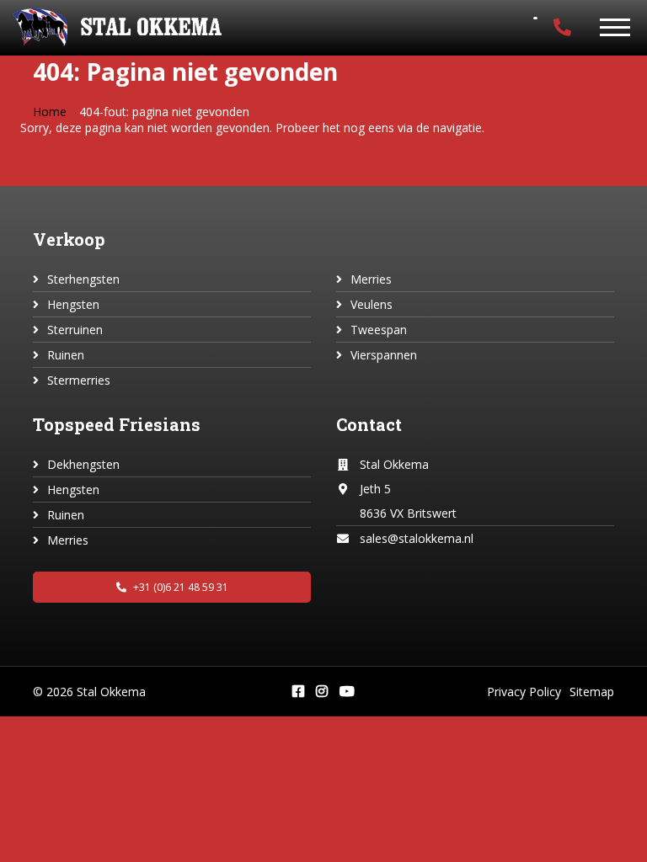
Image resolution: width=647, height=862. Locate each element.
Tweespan (378, 330)
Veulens (371, 304)
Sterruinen (75, 330)
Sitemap (591, 692)
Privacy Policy (524, 692)
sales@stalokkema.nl (416, 538)
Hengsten (73, 304)
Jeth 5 (375, 489)
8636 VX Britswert (408, 513)
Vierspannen (383, 355)
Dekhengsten (83, 464)
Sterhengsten (83, 279)
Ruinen (65, 355)
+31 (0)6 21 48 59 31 (179, 587)
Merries (371, 279)
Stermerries (78, 380)
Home (50, 112)
